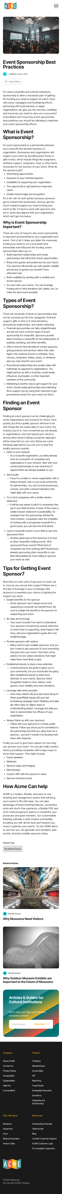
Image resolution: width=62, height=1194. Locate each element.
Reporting (36, 1080)
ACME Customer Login (42, 1143)
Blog (34, 1133)
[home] (18, 6)
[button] (56, 6)
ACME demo (51, 826)
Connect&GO (9, 1090)
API (33, 1075)
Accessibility (8, 1075)
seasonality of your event (37, 426)
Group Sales (37, 1070)
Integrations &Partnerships (38, 1102)
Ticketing (36, 1061)
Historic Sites (9, 1143)
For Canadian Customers (43, 1148)
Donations (37, 1095)
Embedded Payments (42, 1090)
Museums (7, 1123)
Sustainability (9, 1080)
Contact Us (8, 1066)
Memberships (38, 1066)
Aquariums (8, 1128)
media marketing (45, 324)
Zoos (5, 1133)
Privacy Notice (9, 1070)
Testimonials (38, 1128)
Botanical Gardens (11, 1138)
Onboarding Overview (42, 1123)
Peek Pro (7, 1085)
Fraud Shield (37, 1085)
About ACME (9, 1061)
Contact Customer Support (44, 1138)
